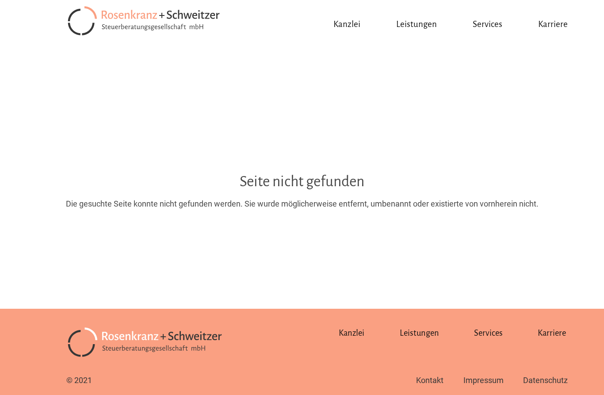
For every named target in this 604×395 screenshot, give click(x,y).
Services (487, 24)
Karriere (553, 24)
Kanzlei (346, 24)
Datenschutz (545, 380)
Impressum (483, 380)
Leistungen (416, 24)
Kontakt (429, 380)
